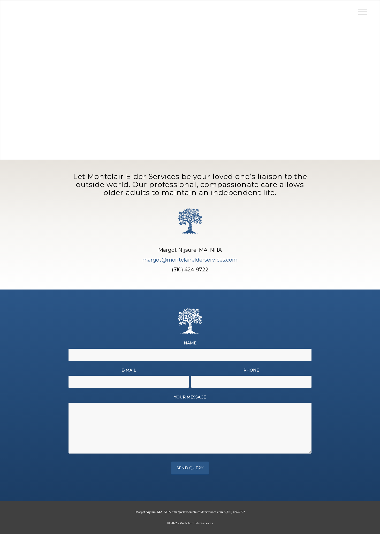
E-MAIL (128, 370)
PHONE (251, 370)
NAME (190, 343)
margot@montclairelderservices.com (190, 260)
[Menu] (361, 11)
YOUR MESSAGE (190, 397)
